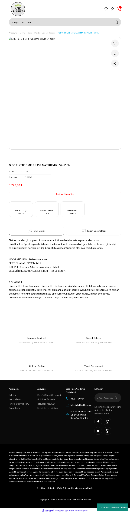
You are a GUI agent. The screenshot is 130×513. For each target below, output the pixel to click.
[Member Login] (112, 9)
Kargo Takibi (14, 408)
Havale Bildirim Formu (19, 403)
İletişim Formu (15, 399)
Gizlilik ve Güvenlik (46, 399)
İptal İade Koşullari (46, 403)
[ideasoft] (48, 510)
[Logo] (18, 9)
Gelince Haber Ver (65, 193)
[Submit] (116, 397)
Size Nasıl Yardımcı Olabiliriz (114, 507)
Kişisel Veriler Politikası (47, 408)
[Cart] (119, 9)
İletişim (12, 395)
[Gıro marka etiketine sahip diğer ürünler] (21, 158)
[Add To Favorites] (115, 43)
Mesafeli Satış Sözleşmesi (49, 395)
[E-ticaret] (64, 510)
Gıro (26, 171)
